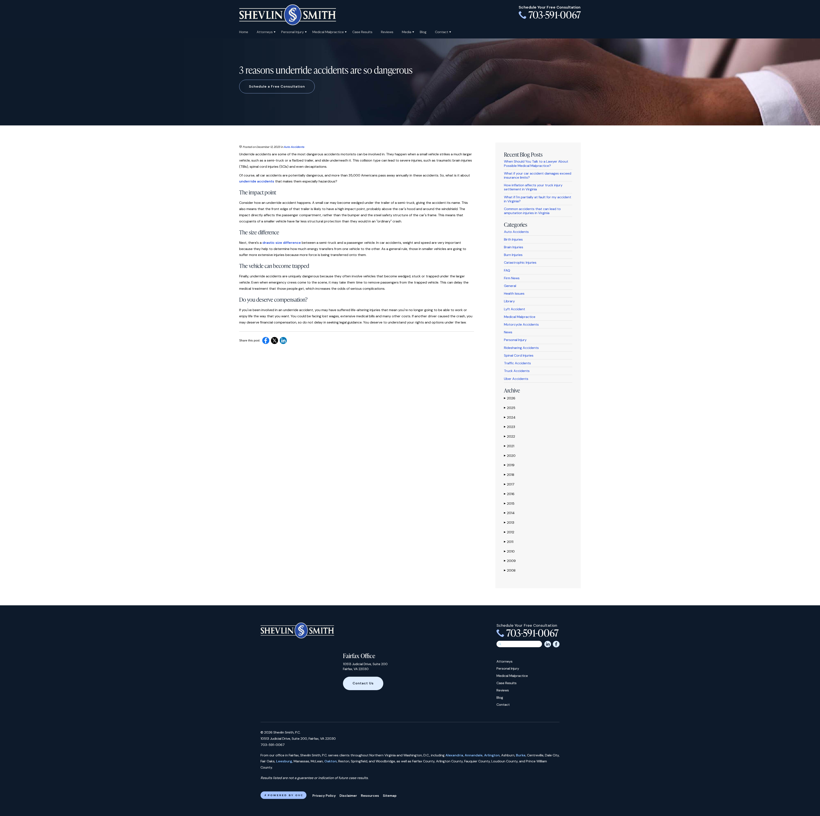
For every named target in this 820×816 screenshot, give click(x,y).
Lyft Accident (514, 309)
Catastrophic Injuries (520, 262)
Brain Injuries (513, 247)
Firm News (512, 278)
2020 (509, 455)
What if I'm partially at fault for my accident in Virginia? (537, 199)
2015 (509, 503)
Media (406, 32)
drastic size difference (281, 242)
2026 (509, 398)
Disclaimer (348, 795)
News (508, 332)
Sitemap (390, 795)
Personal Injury (292, 32)
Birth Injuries (513, 239)
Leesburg (284, 761)
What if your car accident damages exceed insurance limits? (537, 175)
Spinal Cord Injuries (518, 355)
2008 (509, 570)
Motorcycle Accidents (521, 324)
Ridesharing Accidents (521, 348)
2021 (509, 446)
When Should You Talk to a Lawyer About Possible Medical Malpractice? (536, 163)
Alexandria (454, 755)
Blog (423, 32)
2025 (509, 408)
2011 (508, 542)
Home (243, 32)
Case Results (362, 32)
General (510, 286)
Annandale (474, 755)
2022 (509, 436)
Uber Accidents (516, 378)
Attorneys (265, 32)
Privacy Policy (324, 795)
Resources (370, 795)
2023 (509, 427)
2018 (509, 474)
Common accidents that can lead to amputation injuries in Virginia (532, 211)
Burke (521, 755)
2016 (509, 494)
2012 (509, 532)
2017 (509, 484)
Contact (441, 32)
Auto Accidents (294, 147)
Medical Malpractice (328, 32)
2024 (509, 417)
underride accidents (256, 181)
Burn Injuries (513, 255)
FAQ (507, 270)
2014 (509, 513)
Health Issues (514, 293)
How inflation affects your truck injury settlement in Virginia (533, 187)
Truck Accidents (517, 371)
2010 (509, 551)
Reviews (387, 32)
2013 (509, 522)
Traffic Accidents (517, 363)
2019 (509, 465)
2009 (510, 561)
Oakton (330, 761)
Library (509, 301)
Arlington (492, 755)
